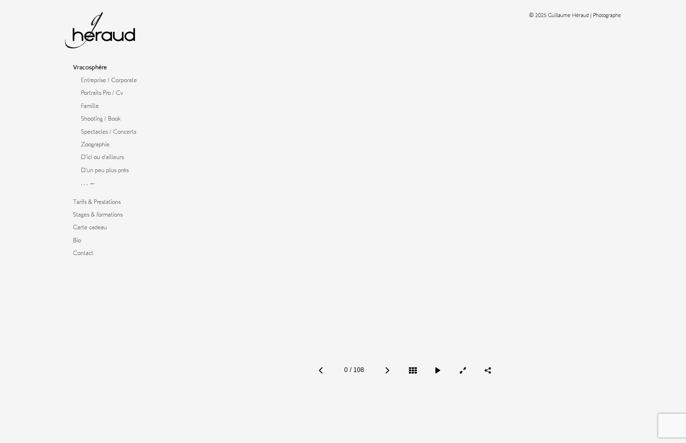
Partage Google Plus (488, 352)
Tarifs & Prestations (97, 202)
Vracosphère (90, 67)
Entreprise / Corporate (109, 80)
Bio (77, 240)
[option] (404, 194)
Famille (90, 106)
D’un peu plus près (105, 170)
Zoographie (95, 144)
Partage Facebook (474, 343)
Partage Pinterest (487, 343)
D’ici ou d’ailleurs (102, 157)
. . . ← (88, 183)
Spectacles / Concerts (108, 131)
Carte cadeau (90, 227)
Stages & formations (98, 214)
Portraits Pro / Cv (102, 93)
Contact (83, 253)
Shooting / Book (101, 118)
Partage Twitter (500, 343)
